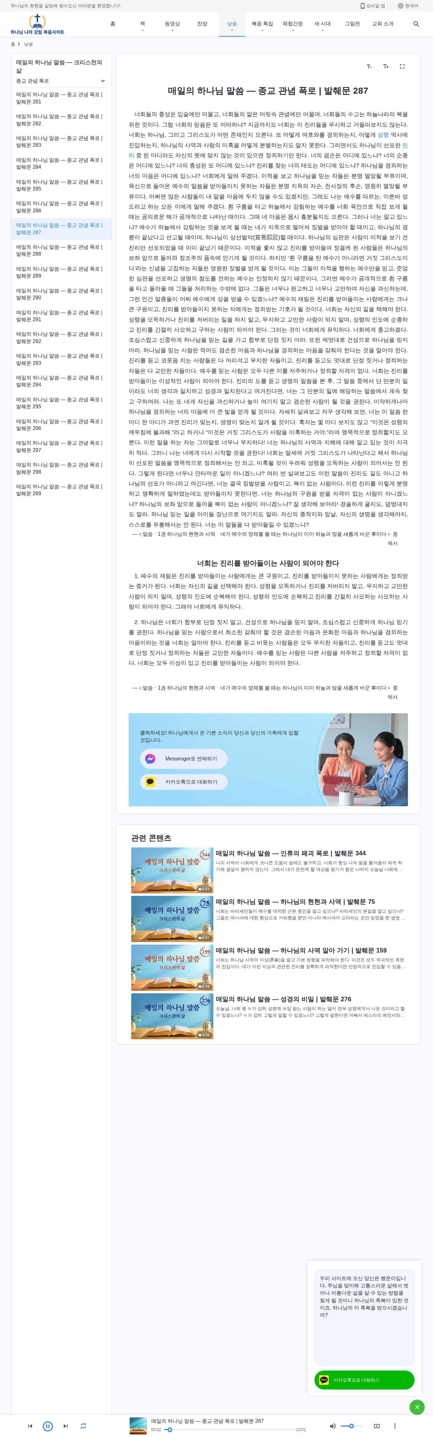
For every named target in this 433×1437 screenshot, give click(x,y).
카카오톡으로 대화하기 (356, 1380)
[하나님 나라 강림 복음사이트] (37, 24)
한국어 (411, 5)
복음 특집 (262, 23)
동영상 (172, 23)
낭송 (232, 23)
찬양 (202, 23)
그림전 (352, 23)
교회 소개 (383, 23)
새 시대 (322, 23)
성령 (383, 135)
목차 (137, 66)
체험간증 (293, 23)
